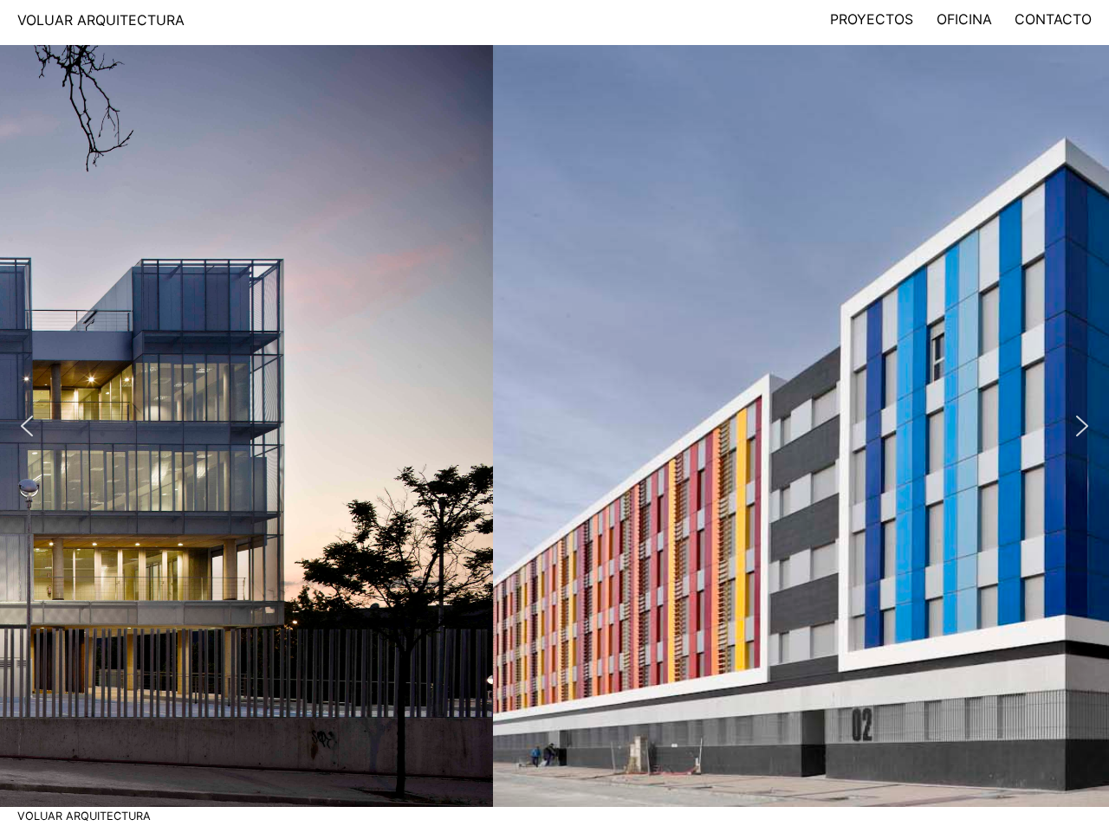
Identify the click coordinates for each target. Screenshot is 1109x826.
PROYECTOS (871, 19)
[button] (27, 426)
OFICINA (964, 19)
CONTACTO (1053, 19)
